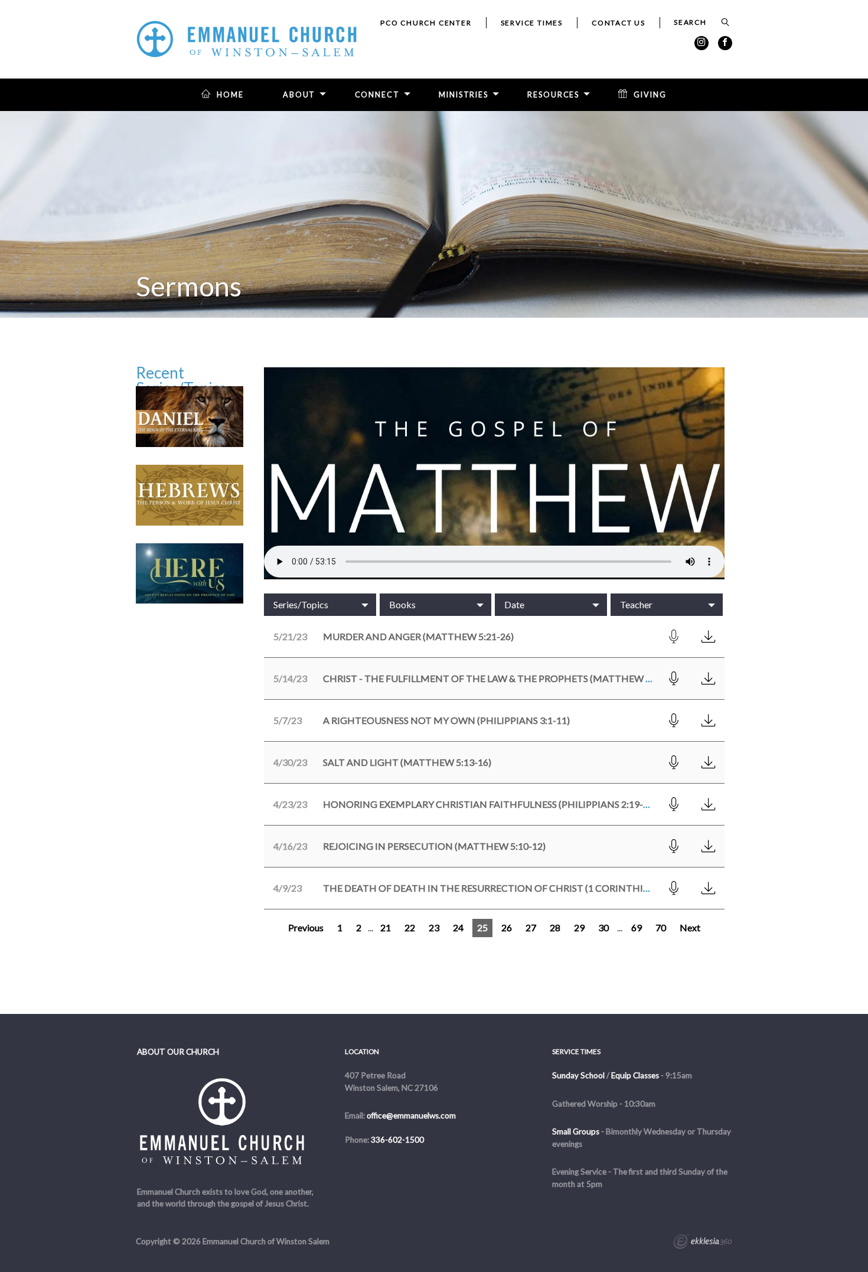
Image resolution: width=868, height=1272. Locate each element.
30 (603, 927)
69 (636, 927)
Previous (306, 927)
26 (506, 927)
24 (458, 927)
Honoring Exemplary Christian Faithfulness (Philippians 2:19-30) (490, 804)
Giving (650, 94)
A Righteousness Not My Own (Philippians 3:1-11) (446, 720)
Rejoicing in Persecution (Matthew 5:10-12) (434, 846)
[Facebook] (725, 43)
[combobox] (320, 604)
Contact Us (618, 22)
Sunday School (578, 1075)
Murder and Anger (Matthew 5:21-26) (418, 636)
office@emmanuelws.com (411, 1115)
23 (434, 927)
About (299, 94)
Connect (377, 94)
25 (482, 927)
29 (579, 927)
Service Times (532, 22)
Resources (553, 94)
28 (555, 927)
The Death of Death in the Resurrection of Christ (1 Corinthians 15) (500, 887)
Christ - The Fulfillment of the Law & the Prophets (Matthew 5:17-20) (502, 678)
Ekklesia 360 (702, 1243)
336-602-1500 (397, 1139)
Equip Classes (635, 1075)
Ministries (463, 94)
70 (660, 927)
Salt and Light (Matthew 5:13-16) (407, 762)
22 (409, 927)
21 (385, 927)
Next (690, 927)
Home (230, 94)
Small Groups (575, 1131)
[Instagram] (701, 43)
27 (531, 927)
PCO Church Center (426, 22)
